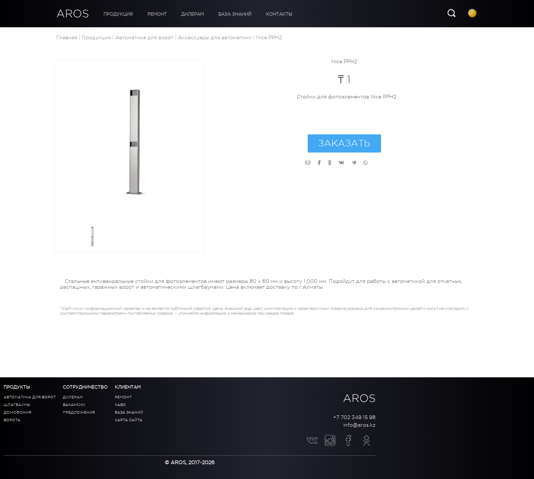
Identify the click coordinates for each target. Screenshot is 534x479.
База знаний (209, 14)
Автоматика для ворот (30, 397)
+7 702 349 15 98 (354, 417)
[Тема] (473, 14)
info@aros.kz (359, 425)
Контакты (246, 14)
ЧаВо (120, 405)
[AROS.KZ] (307, 162)
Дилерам (174, 14)
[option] (138, 144)
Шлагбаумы (17, 405)
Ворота (12, 420)
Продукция (114, 14)
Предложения (79, 412)
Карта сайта (128, 420)
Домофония (17, 412)
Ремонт (146, 14)
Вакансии (74, 405)
